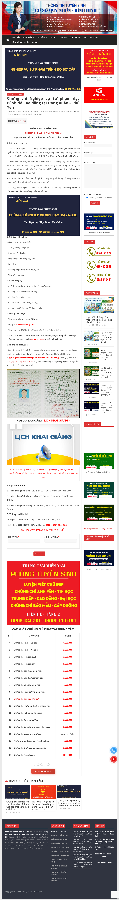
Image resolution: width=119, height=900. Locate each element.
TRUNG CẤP (27, 37)
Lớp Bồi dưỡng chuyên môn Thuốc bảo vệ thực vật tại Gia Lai (106, 355)
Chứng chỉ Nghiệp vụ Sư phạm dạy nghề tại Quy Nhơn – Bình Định (69, 803)
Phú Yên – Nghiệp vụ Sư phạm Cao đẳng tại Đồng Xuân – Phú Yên (43, 804)
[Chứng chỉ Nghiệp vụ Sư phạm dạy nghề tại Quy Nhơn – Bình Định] (69, 786)
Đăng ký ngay (42, 771)
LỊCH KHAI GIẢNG (91, 37)
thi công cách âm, (91, 529)
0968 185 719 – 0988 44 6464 (104, 855)
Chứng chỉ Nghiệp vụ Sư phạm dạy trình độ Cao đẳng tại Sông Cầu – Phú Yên (17, 805)
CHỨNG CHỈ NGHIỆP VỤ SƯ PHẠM (43, 133)
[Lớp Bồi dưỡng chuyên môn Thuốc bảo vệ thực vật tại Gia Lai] (91, 349)
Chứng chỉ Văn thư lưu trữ (26, 699)
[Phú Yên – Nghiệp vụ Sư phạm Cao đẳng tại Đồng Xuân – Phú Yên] (43, 786)
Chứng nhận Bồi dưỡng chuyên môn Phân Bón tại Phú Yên (106, 407)
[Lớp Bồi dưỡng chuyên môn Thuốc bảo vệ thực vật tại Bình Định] (91, 367)
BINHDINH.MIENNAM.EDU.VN (17, 831)
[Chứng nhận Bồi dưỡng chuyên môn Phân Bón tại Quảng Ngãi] (91, 384)
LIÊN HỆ (35, 42)
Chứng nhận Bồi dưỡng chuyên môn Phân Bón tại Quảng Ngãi (106, 390)
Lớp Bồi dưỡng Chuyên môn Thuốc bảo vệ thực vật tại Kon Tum (99, 320)
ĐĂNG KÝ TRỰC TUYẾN (20, 42)
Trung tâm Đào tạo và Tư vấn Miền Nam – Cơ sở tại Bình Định (26, 834)
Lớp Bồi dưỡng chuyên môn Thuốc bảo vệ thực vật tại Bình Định (106, 372)
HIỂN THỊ (21, 121)
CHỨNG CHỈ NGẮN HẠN (70, 37)
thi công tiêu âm (105, 529)
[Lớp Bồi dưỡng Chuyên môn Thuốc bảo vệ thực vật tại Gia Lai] (91, 332)
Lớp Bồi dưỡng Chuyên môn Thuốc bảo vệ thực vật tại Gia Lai (106, 337)
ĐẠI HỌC (53, 37)
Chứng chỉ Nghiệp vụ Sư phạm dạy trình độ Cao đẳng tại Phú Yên (53, 111)
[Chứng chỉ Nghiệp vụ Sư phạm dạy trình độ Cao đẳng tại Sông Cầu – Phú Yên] (17, 786)
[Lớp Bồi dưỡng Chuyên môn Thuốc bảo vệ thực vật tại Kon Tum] (99, 298)
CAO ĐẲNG (41, 37)
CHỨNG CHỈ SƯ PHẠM (15, 94)
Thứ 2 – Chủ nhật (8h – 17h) (104, 848)
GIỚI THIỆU (16, 37)
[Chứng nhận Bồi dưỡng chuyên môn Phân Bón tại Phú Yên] (91, 402)
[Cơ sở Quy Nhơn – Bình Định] (7, 39)
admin (27, 111)
